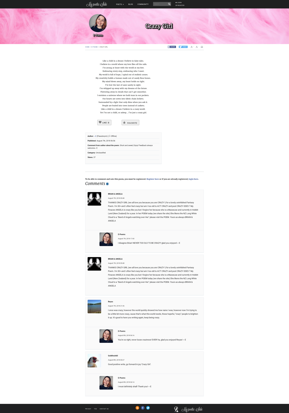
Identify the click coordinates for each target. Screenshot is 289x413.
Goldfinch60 (113, 356)
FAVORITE (132, 123)
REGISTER (180, 5)
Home (87, 47)
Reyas (110, 302)
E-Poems (94, 47)
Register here (153, 179)
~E (95, 136)
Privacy (88, 409)
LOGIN (179, 2)
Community (143, 4)
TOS (95, 409)
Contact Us (104, 409)
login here (193, 179)
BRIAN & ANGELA (115, 194)
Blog (130, 4)
